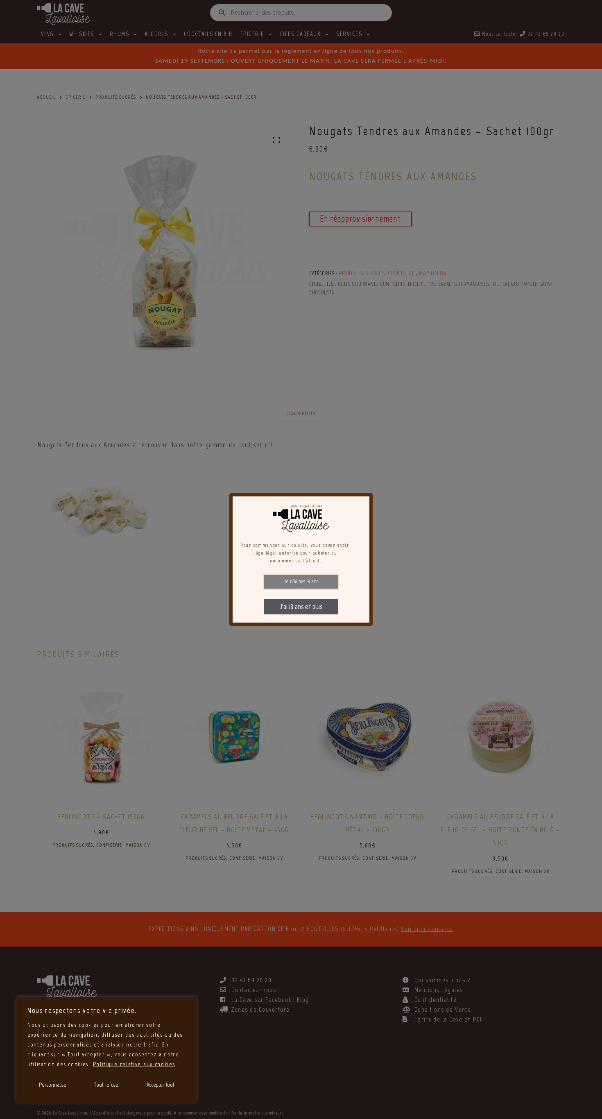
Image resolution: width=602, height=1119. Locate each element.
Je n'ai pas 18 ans (301, 581)
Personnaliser (53, 1084)
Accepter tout (160, 1084)
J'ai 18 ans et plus (301, 606)
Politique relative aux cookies (134, 1064)
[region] (106, 1050)
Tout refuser (107, 1084)
